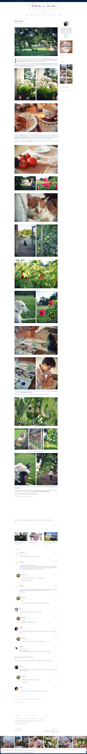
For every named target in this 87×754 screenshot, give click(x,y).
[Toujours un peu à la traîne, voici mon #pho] (69, 81)
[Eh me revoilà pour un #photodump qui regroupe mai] (63, 74)
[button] (25, 84)
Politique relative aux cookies (29, 752)
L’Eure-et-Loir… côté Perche (50, 542)
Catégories (44, 14)
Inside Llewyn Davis (18, 542)
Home (26, 14)
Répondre (55, 552)
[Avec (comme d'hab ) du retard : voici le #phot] (63, 81)
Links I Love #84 (33, 542)
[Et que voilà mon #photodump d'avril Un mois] (69, 74)
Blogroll (38, 14)
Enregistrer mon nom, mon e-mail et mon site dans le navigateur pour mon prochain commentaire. (31, 718)
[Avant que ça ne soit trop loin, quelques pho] (69, 67)
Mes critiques (53, 14)
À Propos (32, 14)
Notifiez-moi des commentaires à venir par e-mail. (38, 720)
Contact (60, 14)
